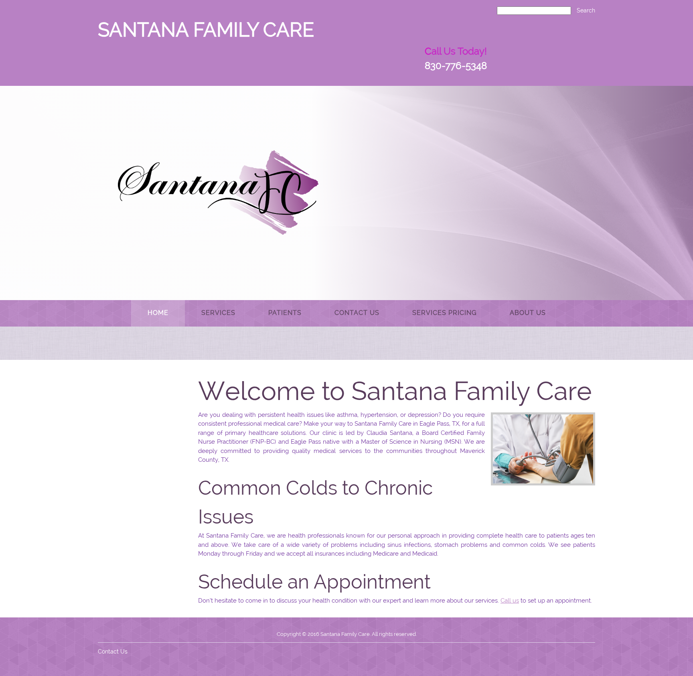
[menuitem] (158, 313)
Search (586, 10)
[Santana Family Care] (218, 192)
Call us (509, 600)
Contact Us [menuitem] (113, 651)
